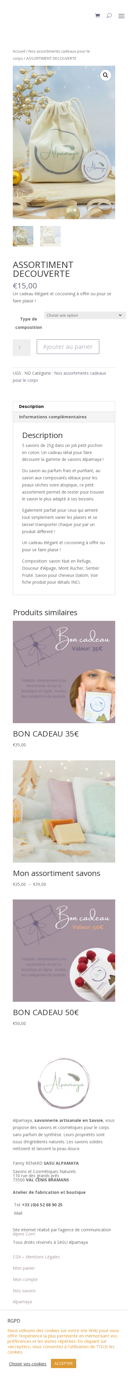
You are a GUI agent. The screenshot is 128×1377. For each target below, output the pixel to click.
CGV (17, 1257)
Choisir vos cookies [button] (27, 1363)
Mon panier (24, 1268)
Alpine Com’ (24, 1234)
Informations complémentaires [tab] (53, 417)
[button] (105, 75)
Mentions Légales (43, 1257)
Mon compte (25, 1279)
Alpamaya (22, 1301)
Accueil (19, 51)
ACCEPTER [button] (63, 1363)
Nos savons (24, 1290)
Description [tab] (31, 406)
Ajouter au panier (68, 347)
